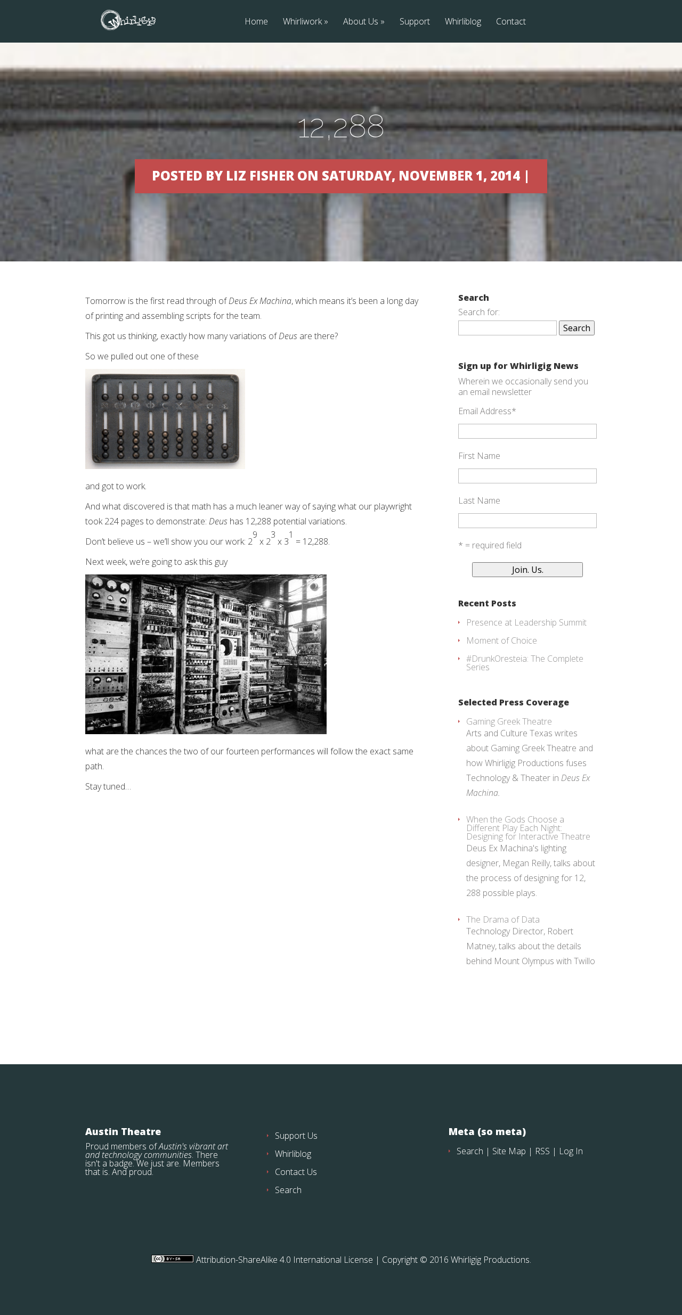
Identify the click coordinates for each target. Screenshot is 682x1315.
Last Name (479, 500)
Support (415, 22)
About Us (360, 22)
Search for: (479, 312)
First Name (479, 455)
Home (256, 22)
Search (288, 1190)
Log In (571, 1151)
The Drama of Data (503, 919)
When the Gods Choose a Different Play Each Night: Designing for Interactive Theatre (528, 827)
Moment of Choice (501, 640)
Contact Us (296, 1172)
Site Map (509, 1151)
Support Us (296, 1135)
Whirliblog (463, 22)
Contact (511, 22)
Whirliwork (302, 22)
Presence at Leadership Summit (526, 622)
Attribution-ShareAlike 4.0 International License (283, 1259)
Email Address (487, 411)
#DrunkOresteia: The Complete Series (524, 663)
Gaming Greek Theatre (509, 721)
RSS (542, 1151)
